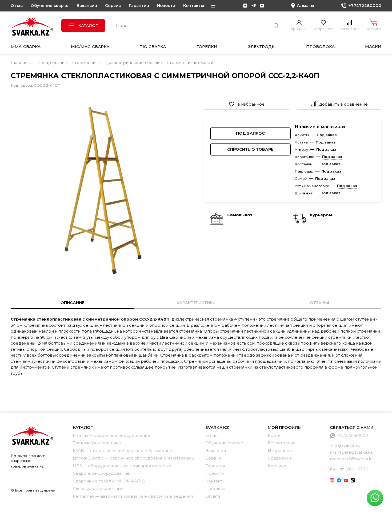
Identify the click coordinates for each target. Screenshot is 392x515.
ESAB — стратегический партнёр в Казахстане (122, 450)
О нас (17, 5)
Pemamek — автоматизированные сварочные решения (133, 496)
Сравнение (280, 458)
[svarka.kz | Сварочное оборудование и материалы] (32, 435)
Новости (166, 5)
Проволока (320, 46)
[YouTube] (262, 5)
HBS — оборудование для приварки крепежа (122, 465)
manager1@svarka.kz (351, 452)
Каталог (88, 25)
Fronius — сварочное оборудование (111, 435)
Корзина (277, 465)
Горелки (207, 46)
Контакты (193, 5)
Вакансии (87, 5)
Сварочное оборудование (101, 473)
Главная (19, 62)
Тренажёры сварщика (97, 442)
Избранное (280, 450)
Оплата (213, 496)
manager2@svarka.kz (351, 458)
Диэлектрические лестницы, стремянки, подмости (159, 62)
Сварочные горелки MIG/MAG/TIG (109, 481)
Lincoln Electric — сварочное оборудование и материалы (134, 458)
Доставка (215, 488)
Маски (373, 46)
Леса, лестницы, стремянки (66, 62)
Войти (274, 435)
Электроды (262, 46)
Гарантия (139, 5)
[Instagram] (245, 5)
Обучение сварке (50, 5)
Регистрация (281, 442)
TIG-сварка (153, 46)
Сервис (113, 5)
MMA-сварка (26, 46)
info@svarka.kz (345, 445)
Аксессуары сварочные (98, 488)
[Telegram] (253, 5)
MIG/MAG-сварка (90, 46)
